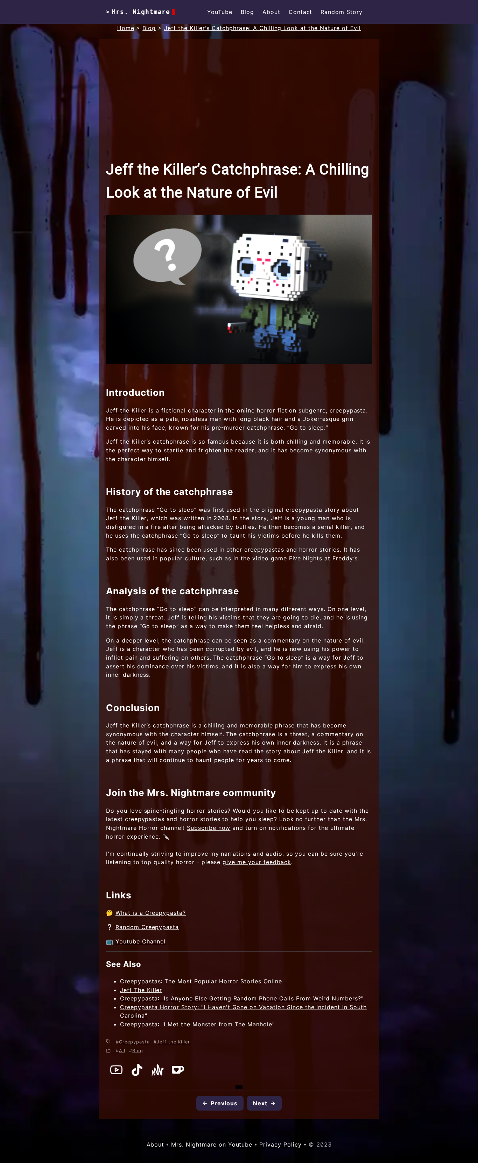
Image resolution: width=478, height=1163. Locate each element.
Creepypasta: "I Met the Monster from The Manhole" (197, 1024)
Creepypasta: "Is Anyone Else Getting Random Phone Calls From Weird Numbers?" (242, 998)
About (271, 11)
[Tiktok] (137, 1073)
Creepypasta (134, 1041)
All (122, 1050)
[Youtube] (116, 1073)
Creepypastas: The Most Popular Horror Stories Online (201, 981)
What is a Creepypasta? (150, 912)
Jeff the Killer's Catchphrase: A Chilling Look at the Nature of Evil (262, 27)
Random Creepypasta (147, 927)
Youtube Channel (140, 941)
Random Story (342, 11)
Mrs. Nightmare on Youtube (211, 1144)
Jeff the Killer (126, 410)
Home (125, 27)
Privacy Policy (280, 1144)
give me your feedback (257, 862)
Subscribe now (208, 827)
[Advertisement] (239, 106)
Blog (247, 11)
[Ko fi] (178, 1073)
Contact (300, 11)
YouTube (219, 11)
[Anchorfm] (158, 1073)
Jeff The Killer (141, 989)
